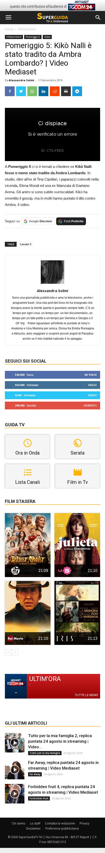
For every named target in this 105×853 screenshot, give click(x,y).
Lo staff (35, 823)
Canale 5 (25, 244)
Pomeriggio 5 (33, 37)
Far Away (35, 774)
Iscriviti (90, 405)
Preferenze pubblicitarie (62, 828)
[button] (98, 17)
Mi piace (90, 374)
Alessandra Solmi (21, 80)
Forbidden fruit (39, 798)
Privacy (84, 823)
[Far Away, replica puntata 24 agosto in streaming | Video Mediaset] (14, 769)
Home (9, 29)
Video (47, 37)
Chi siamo (18, 823)
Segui (92, 385)
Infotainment (27, 29)
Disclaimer (33, 828)
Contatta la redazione (60, 823)
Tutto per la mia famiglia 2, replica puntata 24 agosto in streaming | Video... (60, 741)
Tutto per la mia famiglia (45, 753)
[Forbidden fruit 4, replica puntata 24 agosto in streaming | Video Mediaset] (14, 793)
